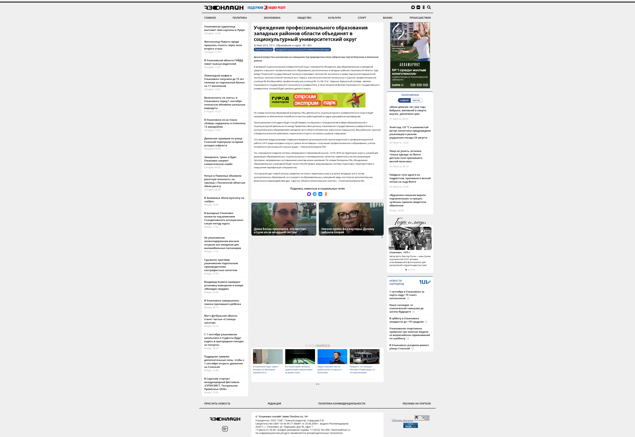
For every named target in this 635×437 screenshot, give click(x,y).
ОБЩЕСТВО (304, 17)
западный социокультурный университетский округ (303, 49)
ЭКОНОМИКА (272, 17)
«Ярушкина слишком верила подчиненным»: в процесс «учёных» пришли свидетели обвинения (407, 200)
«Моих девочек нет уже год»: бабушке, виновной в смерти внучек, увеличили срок (407, 110)
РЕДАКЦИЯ (274, 403)
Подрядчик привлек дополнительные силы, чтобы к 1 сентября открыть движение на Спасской (224, 361)
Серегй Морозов (263, 49)
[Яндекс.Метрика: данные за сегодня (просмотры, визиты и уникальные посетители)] (402, 420)
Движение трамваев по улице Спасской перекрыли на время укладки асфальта (223, 142)
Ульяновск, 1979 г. (400, 252)
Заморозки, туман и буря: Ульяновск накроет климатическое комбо (220, 160)
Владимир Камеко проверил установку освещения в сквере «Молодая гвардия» (223, 285)
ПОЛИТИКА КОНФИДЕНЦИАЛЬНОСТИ (341, 403)
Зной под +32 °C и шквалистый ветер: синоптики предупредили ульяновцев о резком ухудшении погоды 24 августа (410, 132)
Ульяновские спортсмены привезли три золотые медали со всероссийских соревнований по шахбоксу (409, 333)
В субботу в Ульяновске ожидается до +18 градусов (406, 320)
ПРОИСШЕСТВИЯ (420, 17)
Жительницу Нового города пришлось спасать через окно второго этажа (223, 45)
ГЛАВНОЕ (210, 17)
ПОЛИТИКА (240, 17)
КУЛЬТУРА (334, 17)
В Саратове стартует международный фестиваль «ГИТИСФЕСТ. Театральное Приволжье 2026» (221, 384)
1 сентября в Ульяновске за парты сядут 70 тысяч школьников (406, 295)
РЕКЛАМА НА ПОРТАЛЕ (417, 403)
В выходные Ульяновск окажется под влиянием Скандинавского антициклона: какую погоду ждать (223, 218)
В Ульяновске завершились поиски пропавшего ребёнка (222, 302)
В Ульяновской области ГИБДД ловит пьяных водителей (223, 62)
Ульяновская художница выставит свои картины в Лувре (224, 28)
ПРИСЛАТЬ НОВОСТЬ (217, 403)
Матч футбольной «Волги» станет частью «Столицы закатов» (220, 319)
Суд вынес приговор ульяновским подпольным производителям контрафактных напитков (221, 265)
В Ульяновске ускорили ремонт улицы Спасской (409, 346)
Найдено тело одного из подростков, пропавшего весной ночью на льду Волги (410, 178)
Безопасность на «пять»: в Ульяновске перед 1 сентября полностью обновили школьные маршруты (224, 103)
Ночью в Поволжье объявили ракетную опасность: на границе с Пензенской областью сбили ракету (224, 181)
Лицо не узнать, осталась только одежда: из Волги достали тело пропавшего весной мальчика (405, 156)
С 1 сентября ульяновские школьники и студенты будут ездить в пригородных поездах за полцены (224, 339)
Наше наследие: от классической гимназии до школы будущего (406, 308)
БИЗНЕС (388, 17)
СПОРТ (362, 17)
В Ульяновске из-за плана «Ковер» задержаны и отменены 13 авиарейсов (225, 123)
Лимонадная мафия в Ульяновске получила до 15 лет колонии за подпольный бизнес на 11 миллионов (224, 80)
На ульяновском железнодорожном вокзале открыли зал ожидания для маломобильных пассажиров (222, 243)
